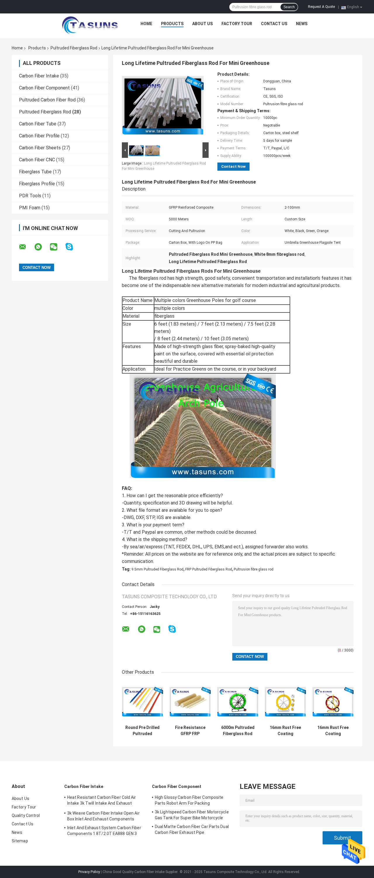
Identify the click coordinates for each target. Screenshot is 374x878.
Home (146, 23)
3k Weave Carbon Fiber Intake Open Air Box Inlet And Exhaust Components (103, 816)
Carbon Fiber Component (44, 88)
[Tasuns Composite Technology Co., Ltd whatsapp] (41, 247)
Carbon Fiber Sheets (40, 148)
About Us (202, 23)
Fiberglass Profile (37, 183)
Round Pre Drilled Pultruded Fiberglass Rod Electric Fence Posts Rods (142, 730)
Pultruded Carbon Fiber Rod (47, 100)
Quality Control (26, 815)
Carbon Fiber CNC (37, 160)
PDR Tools (30, 195)
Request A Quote (321, 7)
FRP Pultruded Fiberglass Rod (208, 569)
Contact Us (274, 23)
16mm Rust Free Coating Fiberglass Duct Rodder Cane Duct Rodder (285, 730)
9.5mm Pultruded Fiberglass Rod (157, 569)
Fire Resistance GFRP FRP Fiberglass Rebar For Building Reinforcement (190, 730)
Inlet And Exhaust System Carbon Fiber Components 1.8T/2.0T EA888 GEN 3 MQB (104, 831)
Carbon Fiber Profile (39, 136)
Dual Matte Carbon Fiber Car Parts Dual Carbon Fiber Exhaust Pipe (192, 829)
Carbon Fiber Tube (37, 124)
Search (289, 7)
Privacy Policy (89, 872)
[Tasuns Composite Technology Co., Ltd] (90, 25)
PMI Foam (29, 207)
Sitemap (20, 841)
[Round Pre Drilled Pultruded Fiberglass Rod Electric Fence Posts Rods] (142, 701)
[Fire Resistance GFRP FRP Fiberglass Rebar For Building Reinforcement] (190, 701)
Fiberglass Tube (35, 171)
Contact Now (233, 166)
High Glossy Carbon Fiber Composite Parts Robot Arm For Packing (189, 800)
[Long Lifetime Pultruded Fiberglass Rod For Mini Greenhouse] (163, 106)
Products (172, 23)
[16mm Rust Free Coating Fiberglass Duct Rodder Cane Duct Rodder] (285, 701)
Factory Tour (236, 23)
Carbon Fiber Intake (39, 76)
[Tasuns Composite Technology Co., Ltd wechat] (57, 247)
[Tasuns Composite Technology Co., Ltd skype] (72, 247)
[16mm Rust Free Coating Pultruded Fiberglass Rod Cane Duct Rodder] (333, 701)
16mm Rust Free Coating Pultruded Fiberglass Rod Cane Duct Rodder (333, 730)
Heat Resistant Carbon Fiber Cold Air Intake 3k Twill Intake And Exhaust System (101, 801)
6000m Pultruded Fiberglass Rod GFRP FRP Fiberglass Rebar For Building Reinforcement (237, 730)
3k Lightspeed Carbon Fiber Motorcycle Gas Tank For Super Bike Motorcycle (192, 815)
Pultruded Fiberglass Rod (74, 48)
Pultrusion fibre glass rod (253, 569)
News (301, 23)
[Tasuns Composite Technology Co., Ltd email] (26, 247)
